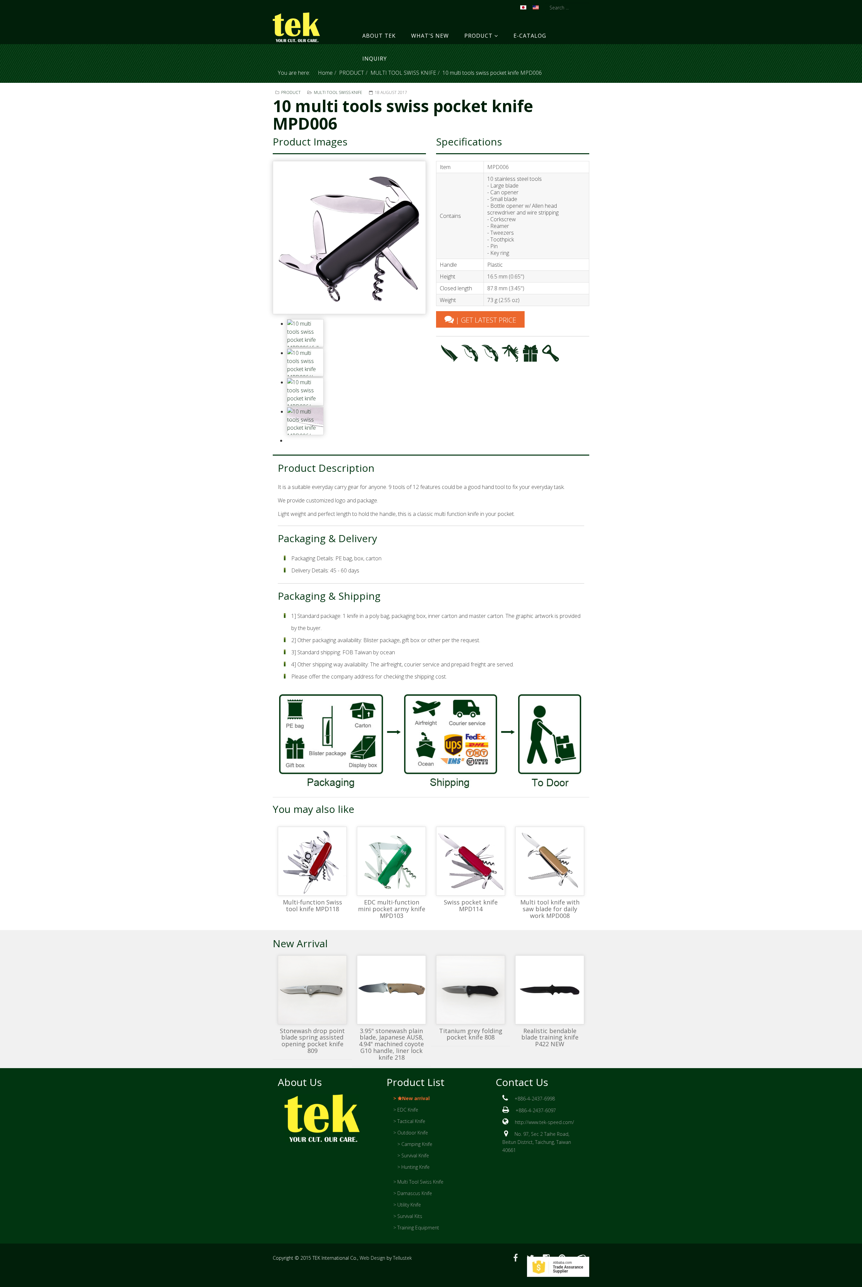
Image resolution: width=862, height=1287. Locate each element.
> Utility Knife (407, 1204)
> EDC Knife (405, 1110)
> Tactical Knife (409, 1121)
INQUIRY (374, 58)
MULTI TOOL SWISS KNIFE (403, 72)
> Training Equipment (416, 1227)
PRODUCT (478, 35)
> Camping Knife (414, 1144)
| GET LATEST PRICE (485, 320)
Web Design (372, 1258)
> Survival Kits (407, 1216)
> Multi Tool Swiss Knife (418, 1182)
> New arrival (411, 1098)
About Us (300, 1082)
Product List (415, 1082)
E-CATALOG (529, 35)
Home (325, 72)
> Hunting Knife (413, 1167)
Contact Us (522, 1082)
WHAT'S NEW (430, 35)
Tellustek (402, 1258)
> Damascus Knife (412, 1193)
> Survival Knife (413, 1155)
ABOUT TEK (379, 35)
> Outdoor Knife (410, 1132)
